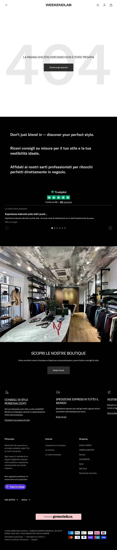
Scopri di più (58, 370)
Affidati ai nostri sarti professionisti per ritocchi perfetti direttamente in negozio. (51, 169)
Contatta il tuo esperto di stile (17, 420)
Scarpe (82, 454)
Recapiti (34, 540)
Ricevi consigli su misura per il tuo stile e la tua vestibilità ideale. (50, 151)
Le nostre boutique (53, 454)
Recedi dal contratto (88, 473)
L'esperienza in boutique (55, 445)
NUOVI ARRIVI (85, 445)
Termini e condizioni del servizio (17, 540)
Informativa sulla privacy (14, 537)
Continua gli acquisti (59, 67)
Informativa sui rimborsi (35, 537)
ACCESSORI (84, 459)
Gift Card (83, 468)
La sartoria (49, 450)
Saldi (81, 464)
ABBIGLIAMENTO (86, 450)
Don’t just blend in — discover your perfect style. (52, 134)
